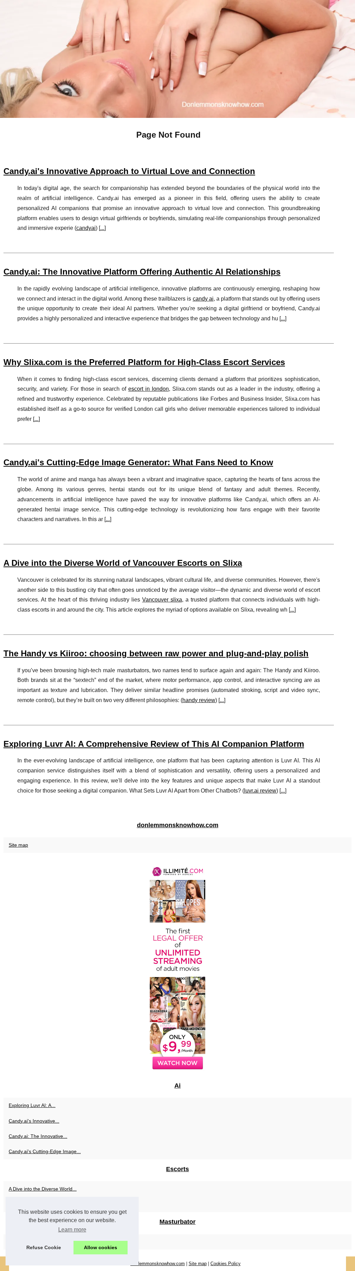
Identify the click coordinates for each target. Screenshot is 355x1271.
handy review (198, 700)
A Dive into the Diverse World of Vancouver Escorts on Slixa (122, 563)
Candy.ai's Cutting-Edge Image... (45, 1151)
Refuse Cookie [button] (43, 1247)
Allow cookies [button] (100, 1247)
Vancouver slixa (162, 600)
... (102, 228)
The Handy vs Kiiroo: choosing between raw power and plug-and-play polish (156, 653)
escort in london (148, 389)
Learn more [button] (72, 1230)
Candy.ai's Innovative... (34, 1121)
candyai (86, 228)
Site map (18, 845)
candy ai (203, 299)
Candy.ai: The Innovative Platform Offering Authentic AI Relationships (141, 271)
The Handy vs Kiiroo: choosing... (44, 1242)
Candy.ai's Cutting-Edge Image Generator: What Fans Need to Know (138, 462)
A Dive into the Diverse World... (43, 1189)
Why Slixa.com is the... (33, 1204)
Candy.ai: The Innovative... (38, 1136)
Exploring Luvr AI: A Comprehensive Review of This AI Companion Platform (153, 744)
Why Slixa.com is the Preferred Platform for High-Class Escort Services (144, 362)
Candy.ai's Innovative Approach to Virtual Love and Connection (129, 171)
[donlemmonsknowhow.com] (177, 59)
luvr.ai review (260, 791)
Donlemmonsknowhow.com (157, 1263)
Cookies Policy (225, 1263)
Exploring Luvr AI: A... (32, 1105)
